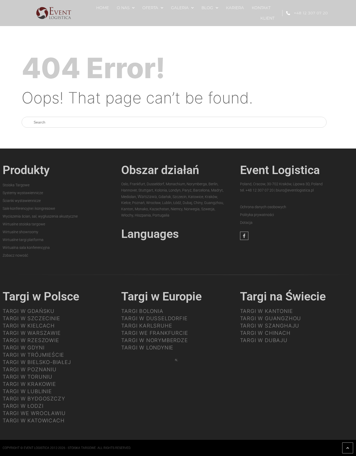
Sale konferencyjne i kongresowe (29, 208)
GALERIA (180, 7)
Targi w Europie (161, 296)
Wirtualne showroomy (20, 232)
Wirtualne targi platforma (23, 240)
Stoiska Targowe (16, 185)
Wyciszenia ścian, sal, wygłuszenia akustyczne (40, 216)
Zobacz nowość (15, 255)
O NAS (123, 7)
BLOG (207, 7)
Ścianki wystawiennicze (22, 201)
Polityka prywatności (257, 215)
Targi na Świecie (283, 296)
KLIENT (267, 18)
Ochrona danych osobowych (263, 207)
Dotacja (246, 222)
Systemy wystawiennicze (23, 193)
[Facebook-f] (244, 236)
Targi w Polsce (41, 296)
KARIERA (235, 7)
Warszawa (147, 196)
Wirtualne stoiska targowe (24, 224)
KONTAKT (261, 7)
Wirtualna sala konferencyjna (26, 247)
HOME (102, 7)
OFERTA (150, 7)
